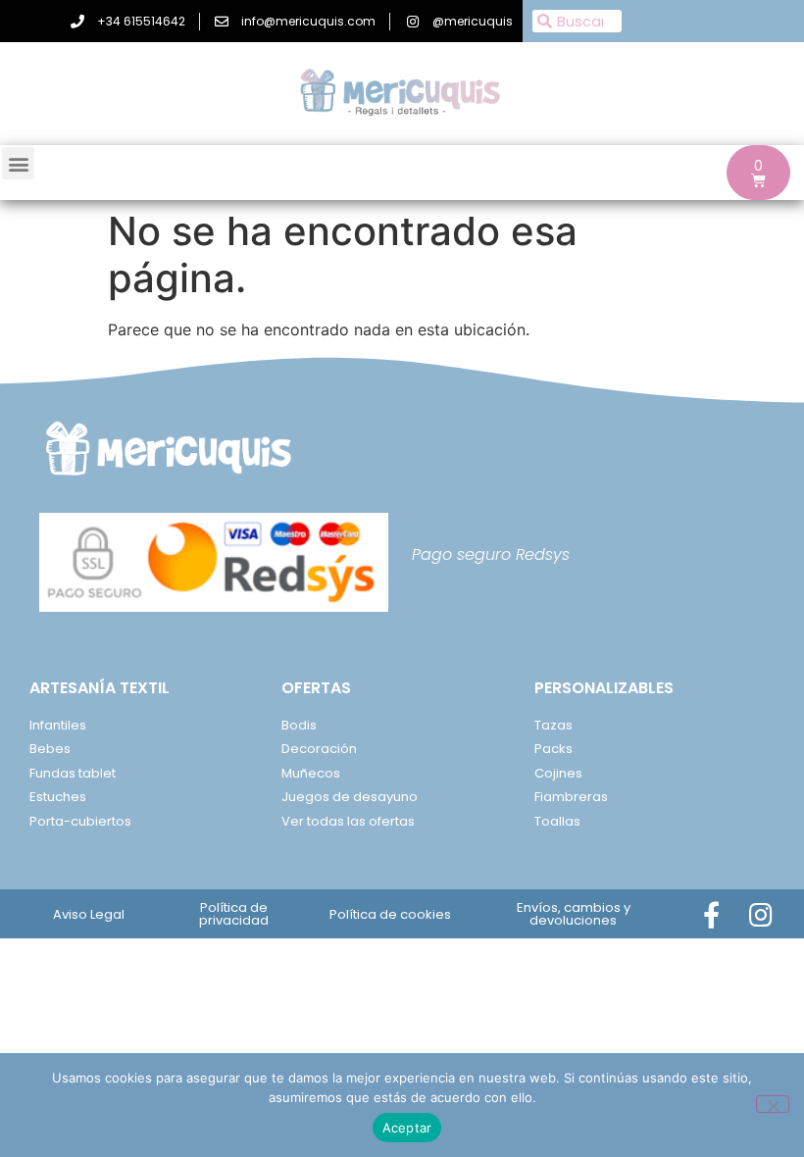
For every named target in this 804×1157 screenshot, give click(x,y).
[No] (772, 1104)
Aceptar (407, 1127)
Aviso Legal (89, 914)
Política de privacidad (234, 914)
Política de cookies (390, 914)
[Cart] (758, 172)
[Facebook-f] (711, 914)
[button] (18, 163)
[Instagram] (761, 914)
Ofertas (316, 688)
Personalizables (604, 688)
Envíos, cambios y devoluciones (573, 914)
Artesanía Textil (99, 688)
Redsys (543, 554)
